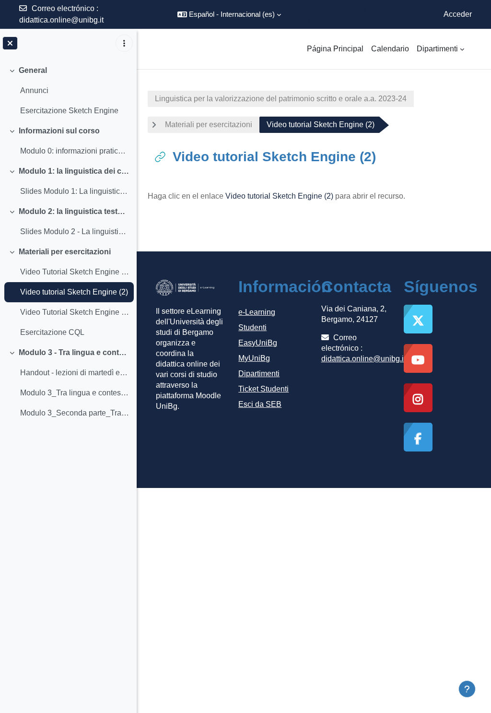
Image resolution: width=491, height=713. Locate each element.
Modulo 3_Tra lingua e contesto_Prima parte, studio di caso (74, 393)
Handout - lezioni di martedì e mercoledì (74, 372)
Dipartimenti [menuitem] (437, 49)
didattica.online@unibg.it (61, 20)
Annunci (34, 90)
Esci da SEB (259, 404)
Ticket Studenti (263, 389)
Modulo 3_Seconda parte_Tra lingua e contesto (74, 413)
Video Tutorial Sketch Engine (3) (74, 312)
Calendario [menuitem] (390, 49)
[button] (229, 14)
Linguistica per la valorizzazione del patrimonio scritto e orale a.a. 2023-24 (281, 99)
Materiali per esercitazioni (65, 252)
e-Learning (256, 312)
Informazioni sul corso (59, 131)
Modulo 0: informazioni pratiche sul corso (74, 151)
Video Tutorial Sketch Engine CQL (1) (74, 272)
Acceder (458, 14)
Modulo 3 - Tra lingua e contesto (74, 352)
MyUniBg (254, 358)
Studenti (252, 327)
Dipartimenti (259, 373)
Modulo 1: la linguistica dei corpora (74, 171)
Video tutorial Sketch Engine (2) (74, 292)
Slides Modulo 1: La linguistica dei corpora (74, 191)
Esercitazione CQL (52, 332)
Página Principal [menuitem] (335, 49)
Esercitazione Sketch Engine (69, 111)
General (33, 70)
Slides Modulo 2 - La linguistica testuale (74, 231)
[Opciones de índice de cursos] (124, 43)
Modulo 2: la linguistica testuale (74, 211)
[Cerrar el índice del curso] (10, 43)
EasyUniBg (257, 343)
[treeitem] (68, 90)
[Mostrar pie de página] (467, 689)
